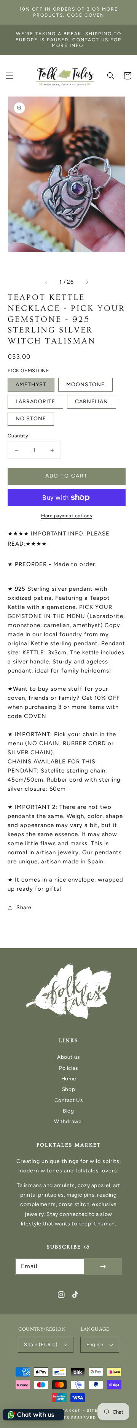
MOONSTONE (85, 384)
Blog (68, 1111)
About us (68, 1057)
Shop (68, 1089)
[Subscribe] (103, 1266)
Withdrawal (68, 1121)
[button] (9, 75)
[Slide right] (86, 282)
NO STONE (31, 418)
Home (68, 1078)
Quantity (18, 436)
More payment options (66, 515)
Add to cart (66, 476)
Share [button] (24, 907)
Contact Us (68, 1100)
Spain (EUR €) (40, 1344)
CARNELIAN (91, 401)
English (95, 1344)
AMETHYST (31, 384)
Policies (68, 1068)
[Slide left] (46, 282)
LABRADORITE (35, 401)
